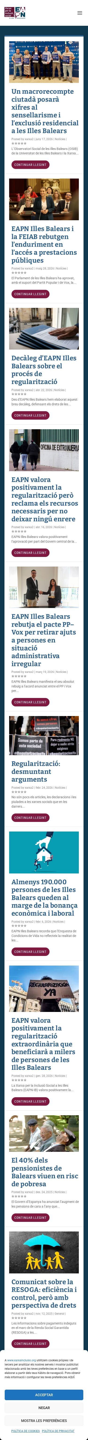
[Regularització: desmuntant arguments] (44, 735)
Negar (44, 1408)
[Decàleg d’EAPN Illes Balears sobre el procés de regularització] (44, 329)
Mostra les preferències (44, 1421)
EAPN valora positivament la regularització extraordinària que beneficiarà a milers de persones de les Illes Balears (43, 1044)
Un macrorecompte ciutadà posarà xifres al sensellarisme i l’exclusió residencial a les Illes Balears (45, 111)
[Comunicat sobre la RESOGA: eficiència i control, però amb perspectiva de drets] (44, 1252)
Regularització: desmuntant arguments (36, 771)
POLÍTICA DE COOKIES (25, 1431)
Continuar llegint (30, 165)
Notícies (60, 139)
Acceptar (44, 1395)
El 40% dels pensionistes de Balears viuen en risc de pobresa (44, 1172)
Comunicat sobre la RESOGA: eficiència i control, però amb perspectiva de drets (44, 1293)
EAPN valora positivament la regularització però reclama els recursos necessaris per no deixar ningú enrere (44, 499)
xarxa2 (29, 139)
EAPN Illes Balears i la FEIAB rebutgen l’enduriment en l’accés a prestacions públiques (44, 244)
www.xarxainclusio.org (21, 1360)
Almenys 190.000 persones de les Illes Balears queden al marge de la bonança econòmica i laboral (44, 897)
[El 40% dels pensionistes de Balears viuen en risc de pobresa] (44, 1133)
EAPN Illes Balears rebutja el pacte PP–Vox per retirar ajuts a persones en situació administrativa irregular (43, 640)
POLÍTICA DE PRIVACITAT (58, 1431)
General (59, 1313)
